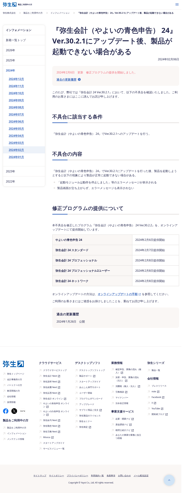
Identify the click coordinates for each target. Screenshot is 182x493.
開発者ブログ (158, 414)
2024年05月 (16, 129)
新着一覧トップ (16, 40)
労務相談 (120, 391)
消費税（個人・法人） (126, 386)
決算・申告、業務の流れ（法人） (127, 379)
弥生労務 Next (50, 431)
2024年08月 (16, 107)
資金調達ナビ (122, 424)
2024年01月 (16, 157)
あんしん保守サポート (90, 387)
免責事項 (111, 475)
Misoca (46, 437)
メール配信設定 (141, 475)
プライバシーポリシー (77, 475)
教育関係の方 (13, 390)
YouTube (156, 408)
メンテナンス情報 (15, 439)
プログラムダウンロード (91, 398)
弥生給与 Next (50, 420)
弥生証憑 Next (50, 392)
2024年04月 (16, 136)
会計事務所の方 (14, 379)
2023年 (10, 171)
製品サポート (85, 375)
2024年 (10, 70)
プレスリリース (159, 385)
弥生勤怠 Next (50, 425)
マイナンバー (122, 397)
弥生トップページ (15, 373)
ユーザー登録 (85, 392)
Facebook (156, 397)
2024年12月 (16, 79)
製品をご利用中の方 (16, 427)
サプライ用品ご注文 (88, 409)
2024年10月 (16, 93)
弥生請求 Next (50, 381)
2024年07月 (16, 114)
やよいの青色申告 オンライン (56, 405)
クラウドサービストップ (55, 370)
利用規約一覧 (97, 475)
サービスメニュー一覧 (54, 448)
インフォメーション (16, 433)
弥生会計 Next (50, 375)
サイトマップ (39, 475)
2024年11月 (16, 86)
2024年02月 (16, 150)
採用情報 (11, 402)
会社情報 (11, 396)
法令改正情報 (122, 403)
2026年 (10, 50)
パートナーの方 (14, 385)
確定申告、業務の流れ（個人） (128, 371)
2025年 (10, 60)
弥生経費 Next (50, 387)
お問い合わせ (124, 475)
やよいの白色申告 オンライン (56, 413)
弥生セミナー (85, 421)
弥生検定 (83, 426)
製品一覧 (156, 370)
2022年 (10, 181)
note (154, 391)
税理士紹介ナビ (123, 430)
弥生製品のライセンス (90, 415)
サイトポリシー (56, 475)
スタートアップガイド (54, 442)
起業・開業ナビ (123, 418)
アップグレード (86, 404)
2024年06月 (16, 121)
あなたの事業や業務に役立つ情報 (128, 436)
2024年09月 (16, 100)
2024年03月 (16, 143)
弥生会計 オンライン (53, 398)
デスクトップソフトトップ (92, 370)
